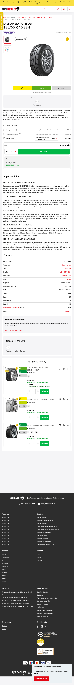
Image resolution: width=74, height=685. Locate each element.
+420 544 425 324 (28, 504)
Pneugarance (10, 130)
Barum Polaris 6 (42, 524)
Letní (69, 279)
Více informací (37, 105)
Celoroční (40, 560)
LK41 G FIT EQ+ (41, 17)
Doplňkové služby (42, 592)
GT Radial (5, 563)
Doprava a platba (42, 604)
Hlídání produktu (68, 369)
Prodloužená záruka (12, 134)
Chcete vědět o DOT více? (13, 330)
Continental (5, 557)
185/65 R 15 (66, 276)
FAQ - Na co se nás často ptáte (47, 598)
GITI (3, 560)
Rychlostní (16, 308)
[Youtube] (46, 626)
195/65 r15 (5, 524)
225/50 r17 (5, 545)
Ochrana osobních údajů (45, 613)
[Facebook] (37, 626)
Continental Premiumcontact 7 (47, 527)
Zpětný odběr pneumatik (45, 610)
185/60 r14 (5, 539)
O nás (4, 629)
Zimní (39, 557)
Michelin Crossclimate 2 (45, 521)
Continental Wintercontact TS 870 (48, 530)
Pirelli (4, 581)
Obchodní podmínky (43, 601)
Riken (3, 578)
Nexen (4, 575)
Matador (4, 569)
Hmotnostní (7, 308)
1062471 (68, 311)
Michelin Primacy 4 (43, 539)
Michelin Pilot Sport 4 (44, 533)
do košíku (43, 151)
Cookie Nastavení (42, 616)
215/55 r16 (5, 542)
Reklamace (40, 607)
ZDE (37, 4)
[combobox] (46, 139)
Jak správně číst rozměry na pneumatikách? (16, 600)
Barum (4, 554)
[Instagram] (42, 626)
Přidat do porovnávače (64, 369)
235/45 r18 (5, 533)
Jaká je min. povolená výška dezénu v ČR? (15, 603)
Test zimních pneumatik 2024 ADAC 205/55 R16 (17, 606)
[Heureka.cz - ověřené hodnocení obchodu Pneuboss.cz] (41, 642)
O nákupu (40, 595)
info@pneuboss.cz (48, 504)
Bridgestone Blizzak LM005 (45, 545)
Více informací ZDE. (41, 679)
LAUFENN (32, 17)
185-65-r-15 (50, 17)
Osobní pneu (66, 265)
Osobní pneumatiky (22, 17)
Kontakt (4, 626)
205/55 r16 (5, 518)
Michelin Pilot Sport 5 (44, 542)
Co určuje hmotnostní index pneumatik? (14, 597)
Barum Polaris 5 (42, 518)
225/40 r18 (5, 527)
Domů (5, 17)
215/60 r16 (5, 536)
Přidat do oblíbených (60, 369)
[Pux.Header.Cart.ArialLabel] (57, 9)
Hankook (5, 566)
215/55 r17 (5, 530)
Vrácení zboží (10, 138)
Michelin (4, 572)
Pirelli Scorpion (42, 536)
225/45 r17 (5, 521)
